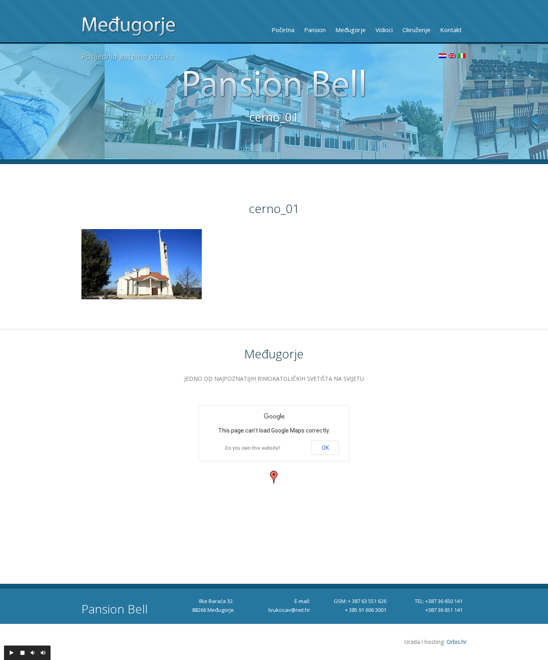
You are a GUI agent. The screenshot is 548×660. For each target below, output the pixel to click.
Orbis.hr (457, 642)
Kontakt (451, 30)
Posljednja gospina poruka (127, 56)
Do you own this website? (252, 448)
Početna (283, 30)
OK (325, 448)
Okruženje (416, 30)
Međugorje (350, 30)
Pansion (315, 30)
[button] (274, 477)
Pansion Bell (114, 609)
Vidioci (384, 30)
